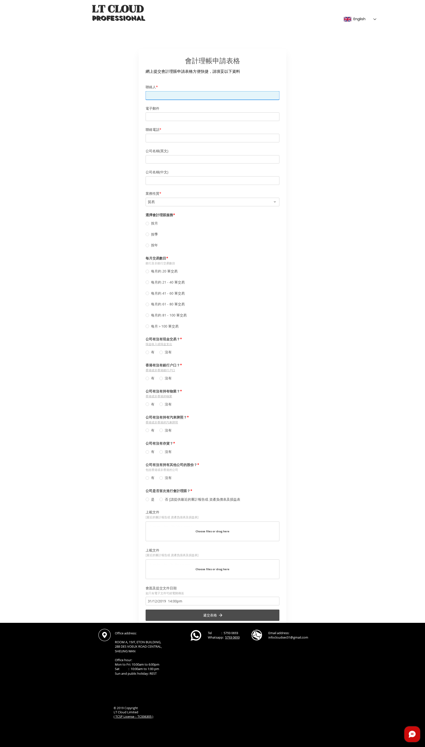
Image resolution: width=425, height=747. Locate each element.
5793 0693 (232, 637)
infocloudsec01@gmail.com (288, 637)
